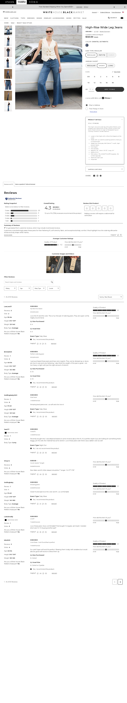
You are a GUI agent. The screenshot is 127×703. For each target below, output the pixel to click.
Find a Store (93, 111)
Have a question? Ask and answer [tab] (25, 184)
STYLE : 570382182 (93, 123)
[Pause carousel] (125, 7)
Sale (13, 23)
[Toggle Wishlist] (80, 28)
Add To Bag (110, 89)
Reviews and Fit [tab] (8, 184)
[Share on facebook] (94, 176)
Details (96, 37)
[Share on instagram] (97, 176)
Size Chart (117, 72)
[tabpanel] (63, 386)
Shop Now (78, 7)
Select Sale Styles (24, 23)
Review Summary (105, 31)
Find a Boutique (116, 12)
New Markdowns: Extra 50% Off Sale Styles (56, 7)
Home (6, 23)
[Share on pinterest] (100, 176)
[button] (122, 18)
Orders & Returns (105, 12)
